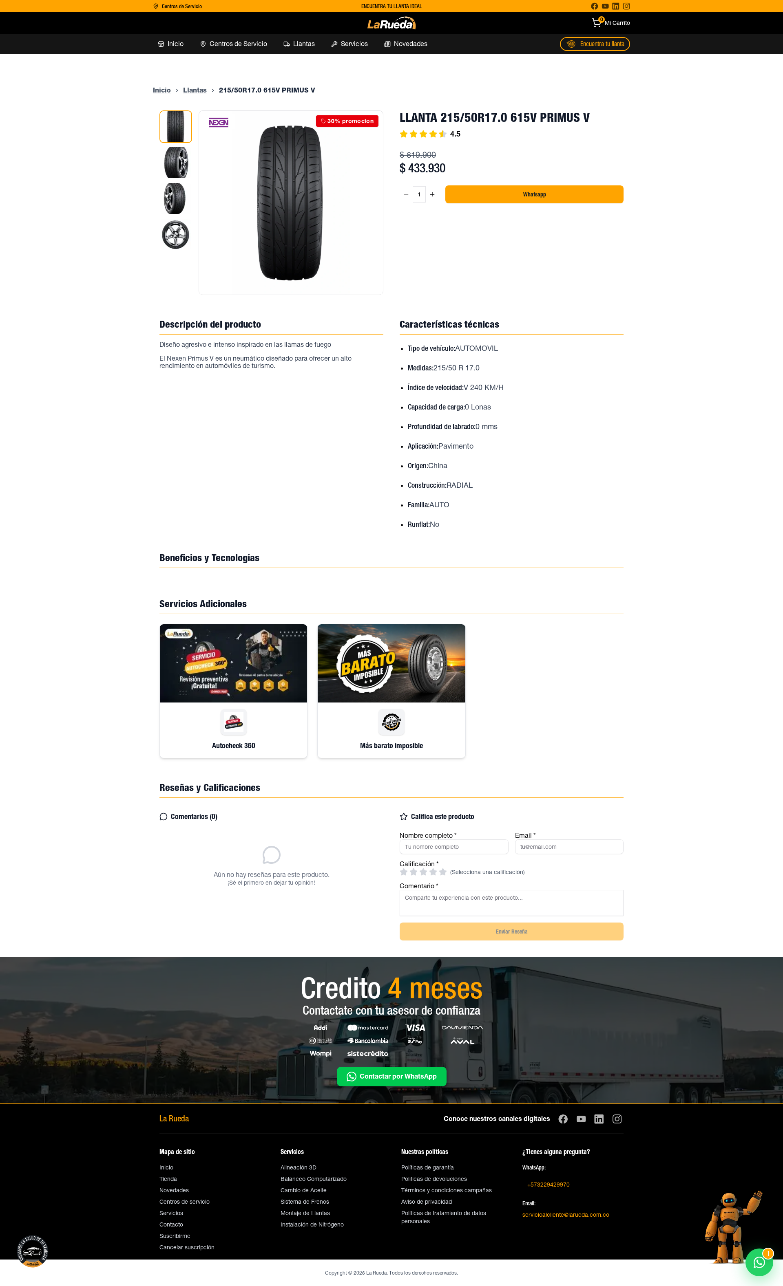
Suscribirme (174, 1236)
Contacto (171, 1224)
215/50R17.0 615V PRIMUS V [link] (267, 90)
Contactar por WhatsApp (398, 1076)
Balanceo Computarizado (314, 1179)
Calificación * (419, 864)
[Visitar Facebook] (594, 6)
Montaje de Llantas (305, 1213)
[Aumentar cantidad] (432, 194)
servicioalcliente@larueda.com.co (565, 1214)
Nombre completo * (428, 835)
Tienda (168, 1179)
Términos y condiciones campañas (446, 1190)
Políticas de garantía (427, 1167)
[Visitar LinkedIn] (615, 6)
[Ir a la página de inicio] (391, 23)
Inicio (166, 1167)
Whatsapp (534, 194)
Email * (525, 835)
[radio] (404, 872)
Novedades (174, 1190)
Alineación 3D (298, 1167)
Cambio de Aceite (304, 1190)
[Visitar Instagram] (626, 6)
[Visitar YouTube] (605, 6)
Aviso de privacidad (426, 1201)
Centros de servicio (184, 1201)
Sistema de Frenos (305, 1201)
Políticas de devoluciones (434, 1179)
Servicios (171, 1213)
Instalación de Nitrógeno (312, 1224)
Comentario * (419, 886)
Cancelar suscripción (187, 1247)
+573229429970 (548, 1184)
